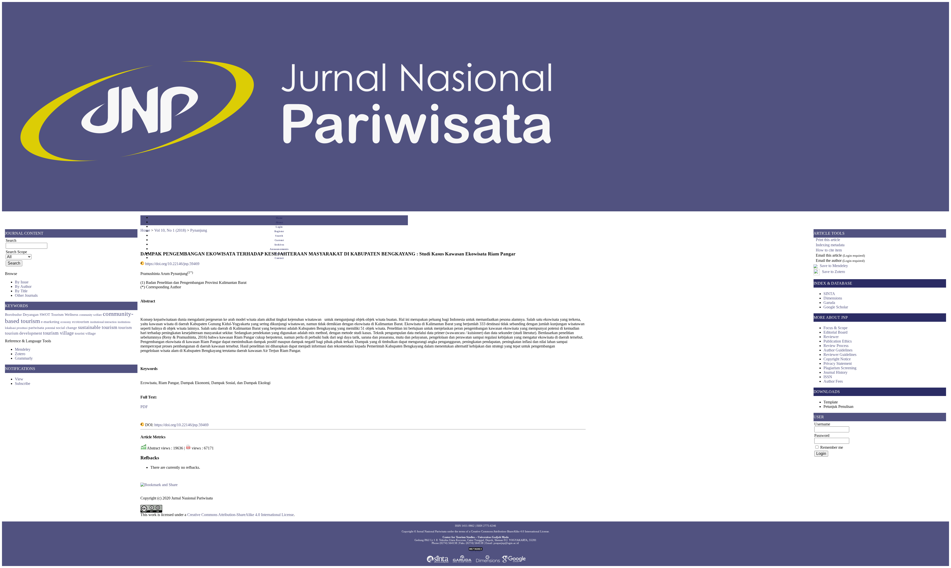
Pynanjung (198, 230)
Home (279, 218)
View (19, 379)
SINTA (829, 294)
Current (279, 240)
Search (279, 235)
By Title (21, 291)
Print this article (828, 240)
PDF (144, 407)
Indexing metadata (830, 245)
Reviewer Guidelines (839, 354)
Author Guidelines (837, 350)
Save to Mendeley (834, 266)
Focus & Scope (835, 328)
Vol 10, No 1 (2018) (170, 230)
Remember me (831, 447)
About (279, 222)
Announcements (279, 249)
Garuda (829, 302)
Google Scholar (835, 307)
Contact (279, 258)
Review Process (835, 346)
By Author (23, 286)
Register (279, 231)
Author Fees (833, 381)
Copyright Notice (837, 359)
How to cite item (829, 250)
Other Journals (26, 295)
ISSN (827, 377)
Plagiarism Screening (839, 368)
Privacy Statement (837, 363)
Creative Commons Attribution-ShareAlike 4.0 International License (240, 515)
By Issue (21, 282)
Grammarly (24, 358)
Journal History (835, 372)
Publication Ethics (837, 341)
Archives (279, 244)
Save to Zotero (833, 272)
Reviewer (831, 337)
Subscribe (22, 383)
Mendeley (22, 349)
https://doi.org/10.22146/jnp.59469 (172, 264)
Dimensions (832, 298)
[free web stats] (475, 549)
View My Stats (475, 551)
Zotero (20, 354)
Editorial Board (835, 332)
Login (279, 226)
